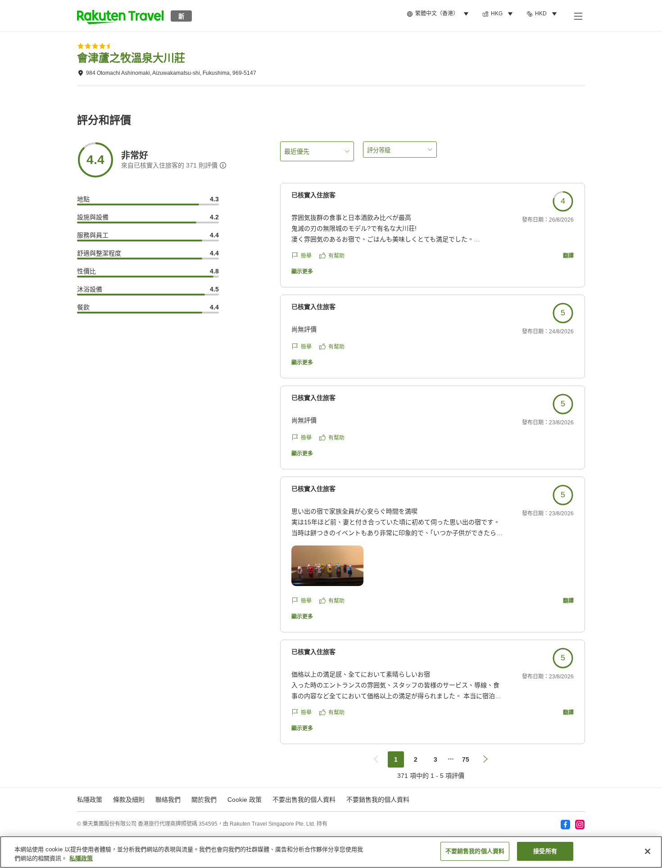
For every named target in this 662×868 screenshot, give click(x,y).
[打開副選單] (578, 16)
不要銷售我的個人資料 (377, 799)
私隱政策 (81, 858)
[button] (120, 15)
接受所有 (545, 851)
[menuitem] (439, 14)
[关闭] (647, 851)
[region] (331, 852)
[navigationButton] (376, 759)
